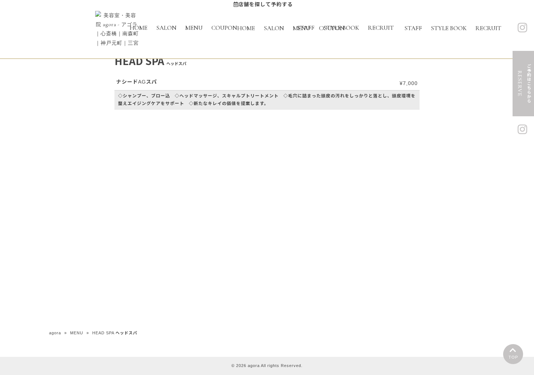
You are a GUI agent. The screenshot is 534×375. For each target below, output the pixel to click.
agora (55, 333)
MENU (76, 333)
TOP (513, 357)
